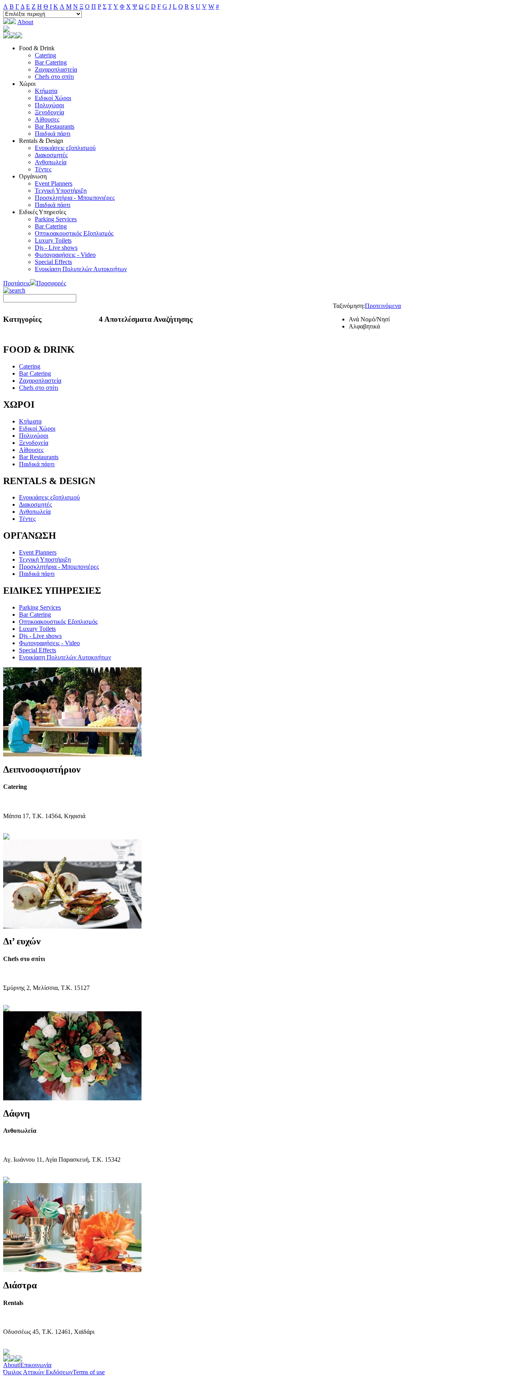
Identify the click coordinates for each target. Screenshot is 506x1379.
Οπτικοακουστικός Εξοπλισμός (74, 233)
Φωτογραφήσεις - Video (65, 254)
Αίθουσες (47, 119)
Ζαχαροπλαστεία (56, 69)
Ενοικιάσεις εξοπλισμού (65, 147)
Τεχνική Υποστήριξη (61, 190)
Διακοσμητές (51, 155)
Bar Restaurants (54, 126)
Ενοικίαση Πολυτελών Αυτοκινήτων (81, 269)
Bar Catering (51, 62)
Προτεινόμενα (383, 305)
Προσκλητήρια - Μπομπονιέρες (75, 197)
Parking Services (56, 219)
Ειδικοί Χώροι (53, 98)
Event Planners (53, 183)
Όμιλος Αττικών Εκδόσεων (38, 1372)
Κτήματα (46, 90)
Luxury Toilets (53, 240)
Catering (45, 55)
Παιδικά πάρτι (52, 133)
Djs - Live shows (56, 247)
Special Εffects (53, 261)
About (25, 22)
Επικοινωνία (35, 1365)
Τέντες (43, 169)
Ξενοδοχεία (49, 112)
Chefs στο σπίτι (54, 76)
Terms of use (89, 1372)
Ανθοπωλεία (50, 162)
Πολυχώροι (49, 105)
